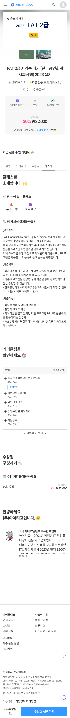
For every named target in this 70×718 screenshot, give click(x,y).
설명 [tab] (8, 166)
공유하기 (41, 89)
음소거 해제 (17, 18)
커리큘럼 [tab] (21, 166)
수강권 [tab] (35, 166)
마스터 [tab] (48, 166)
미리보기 (14, 387)
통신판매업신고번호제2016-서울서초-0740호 (26, 684)
